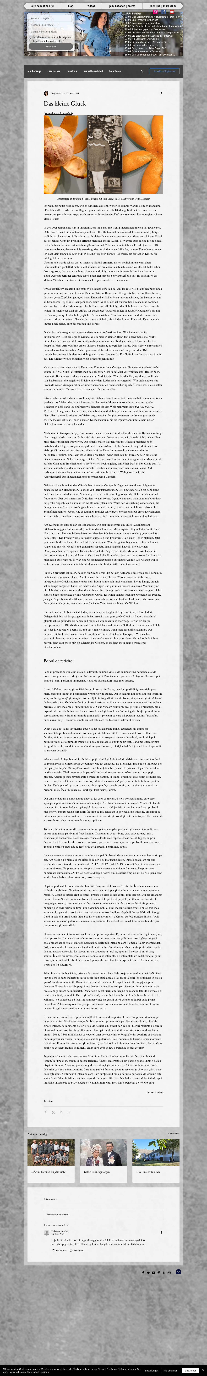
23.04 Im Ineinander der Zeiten (141, 45)
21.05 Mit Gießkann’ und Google (142, 39)
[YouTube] (172, 12)
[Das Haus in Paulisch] (156, 1152)
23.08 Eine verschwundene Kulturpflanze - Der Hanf (152, 17)
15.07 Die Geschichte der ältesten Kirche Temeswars (153, 26)
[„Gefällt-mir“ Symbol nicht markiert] (53, 1251)
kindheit (159, 1092)
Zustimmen (190, 1370)
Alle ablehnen (171, 1370)
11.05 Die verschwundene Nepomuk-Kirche (147, 42)
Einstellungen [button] (151, 1370)
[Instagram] (155, 12)
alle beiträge (34, 71)
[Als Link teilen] (69, 1111)
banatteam (115, 71)
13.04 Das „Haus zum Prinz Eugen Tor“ (145, 48)
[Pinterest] (159, 1273)
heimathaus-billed (93, 71)
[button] (103, 34)
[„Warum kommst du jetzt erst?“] (51, 1152)
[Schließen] (203, 1370)
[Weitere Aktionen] (161, 93)
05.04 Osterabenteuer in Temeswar (143, 51)
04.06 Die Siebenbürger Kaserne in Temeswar (149, 36)
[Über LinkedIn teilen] (61, 1111)
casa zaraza (54, 71)
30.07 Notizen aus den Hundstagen (143, 23)
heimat (150, 1092)
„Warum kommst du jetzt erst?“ (48, 1172)
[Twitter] (148, 1273)
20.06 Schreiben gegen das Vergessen (145, 29)
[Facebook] (163, 12)
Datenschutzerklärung (38, 1372)
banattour (72, 71)
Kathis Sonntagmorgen (97, 1172)
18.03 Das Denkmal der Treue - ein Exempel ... (150, 55)
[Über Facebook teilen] (45, 1111)
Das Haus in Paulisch (148, 1172)
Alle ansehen (174, 1133)
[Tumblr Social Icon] (164, 1273)
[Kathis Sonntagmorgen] (103, 1152)
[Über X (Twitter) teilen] (53, 1111)
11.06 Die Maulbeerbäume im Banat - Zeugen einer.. (153, 32)
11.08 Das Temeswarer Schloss (141, 20)
